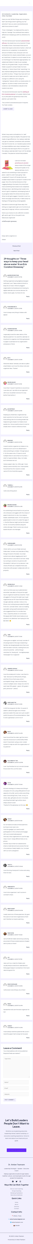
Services (16, 1206)
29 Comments (6, 14)
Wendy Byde (10, 933)
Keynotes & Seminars (16, 1195)
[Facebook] (13, 1181)
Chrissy (9, 1026)
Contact (16, 1208)
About (16, 1204)
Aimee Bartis (11, 886)
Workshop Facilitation (16, 1193)
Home (16, 1202)
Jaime (8, 635)
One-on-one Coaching (16, 1189)
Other (3, 16)
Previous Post (16, 246)
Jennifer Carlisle (12, 668)
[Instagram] (20, 1181)
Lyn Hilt (9, 819)
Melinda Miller (11, 382)
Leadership (15, 14)
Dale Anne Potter (12, 760)
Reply (28, 296)
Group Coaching (16, 1191)
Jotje (9, 782)
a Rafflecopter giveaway (9, 221)
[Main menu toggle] (29, 3)
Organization (23, 14)
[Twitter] (16, 1181)
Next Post (16, 250)
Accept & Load (8, 109)
